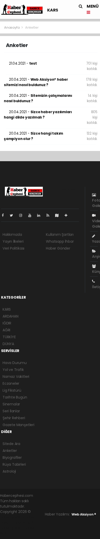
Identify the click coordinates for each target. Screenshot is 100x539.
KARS (52, 10)
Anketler (10, 450)
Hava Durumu (15, 362)
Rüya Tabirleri (14, 464)
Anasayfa (12, 27)
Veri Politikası (13, 248)
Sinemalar (11, 404)
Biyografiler (12, 457)
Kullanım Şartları (60, 234)
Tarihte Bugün (15, 397)
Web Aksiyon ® (84, 514)
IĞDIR (7, 323)
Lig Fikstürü (12, 390)
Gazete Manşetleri (18, 424)
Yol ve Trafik (13, 369)
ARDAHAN (10, 316)
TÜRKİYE (9, 336)
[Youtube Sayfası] (31, 215)
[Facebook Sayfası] (5, 215)
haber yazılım (11, 527)
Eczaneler (11, 383)
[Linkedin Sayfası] (40, 215)
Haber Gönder (58, 248)
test (23, 63)
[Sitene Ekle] (68, 215)
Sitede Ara (11, 443)
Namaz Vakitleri (16, 376)
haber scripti (23, 522)
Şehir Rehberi (14, 417)
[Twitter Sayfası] (13, 215)
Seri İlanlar (11, 411)
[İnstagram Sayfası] (22, 215)
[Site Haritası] (59, 215)
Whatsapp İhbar (60, 241)
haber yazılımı (12, 517)
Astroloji (9, 471)
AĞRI (6, 330)
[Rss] (49, 215)
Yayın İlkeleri (13, 241)
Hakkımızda (12, 234)
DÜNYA (8, 343)
